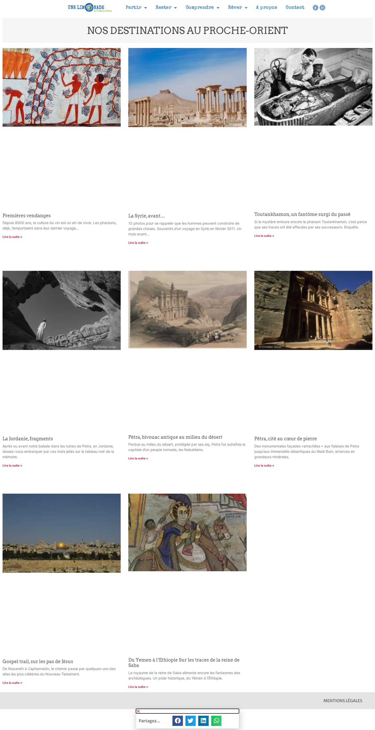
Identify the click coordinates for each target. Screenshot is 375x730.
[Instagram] (322, 7)
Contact (295, 7)
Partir (134, 7)
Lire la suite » (12, 237)
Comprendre (200, 7)
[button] (187, 711)
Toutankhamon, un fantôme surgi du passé (302, 214)
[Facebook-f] (315, 7)
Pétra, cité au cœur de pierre (285, 438)
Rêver (235, 7)
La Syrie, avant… (146, 215)
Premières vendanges (27, 215)
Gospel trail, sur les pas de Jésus (38, 661)
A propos (266, 7)
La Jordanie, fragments (28, 438)
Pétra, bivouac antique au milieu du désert (175, 437)
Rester (163, 7)
